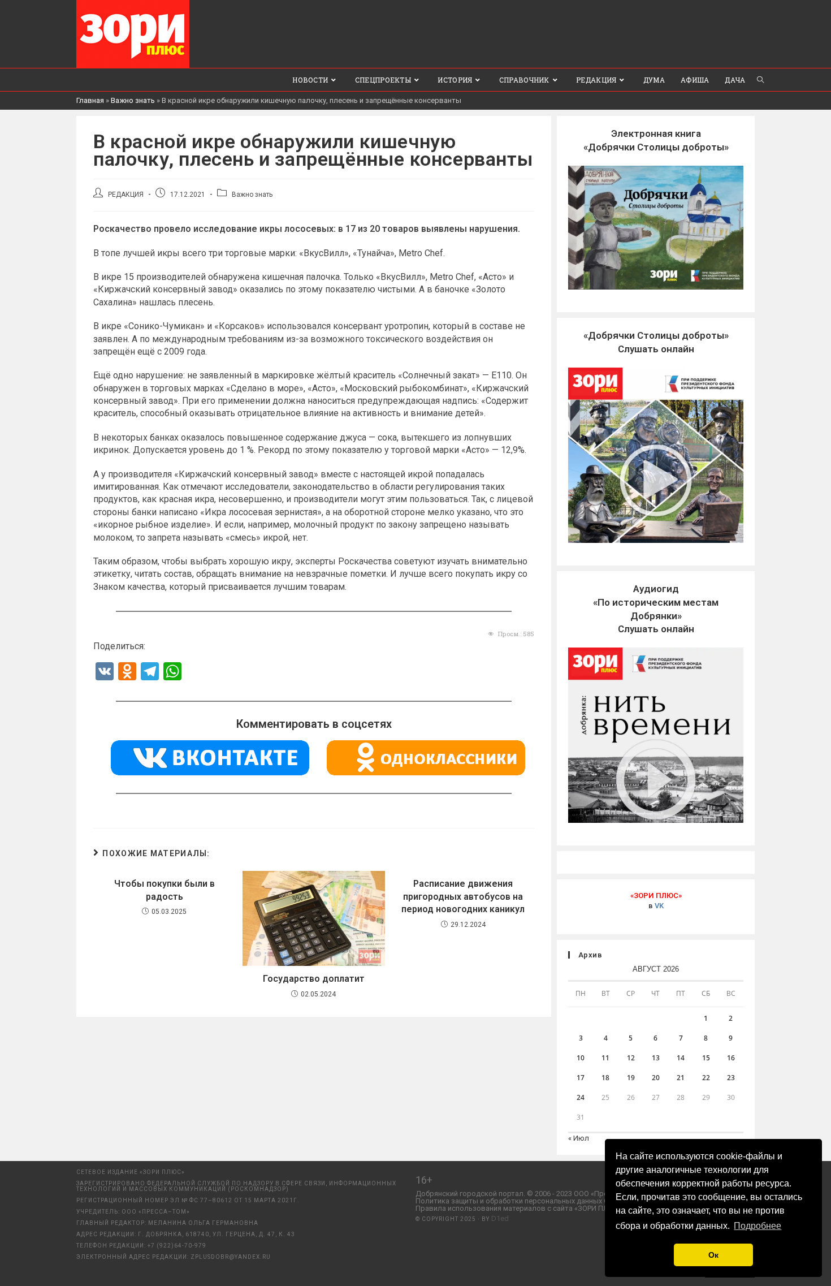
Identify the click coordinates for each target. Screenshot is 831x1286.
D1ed (500, 1218)
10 (581, 1058)
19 (631, 1077)
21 (681, 1077)
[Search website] (760, 79)
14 (681, 1058)
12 (631, 1058)
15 (706, 1058)
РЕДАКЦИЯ (126, 194)
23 (731, 1077)
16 (731, 1058)
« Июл (578, 1138)
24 (581, 1097)
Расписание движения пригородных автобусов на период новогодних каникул (463, 896)
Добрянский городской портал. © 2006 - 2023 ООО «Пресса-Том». (528, 1193)
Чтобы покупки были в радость (164, 889)
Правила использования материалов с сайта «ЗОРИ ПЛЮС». (520, 1208)
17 (581, 1077)
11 (605, 1058)
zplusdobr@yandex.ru (231, 1257)
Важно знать (133, 100)
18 (605, 1077)
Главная (90, 100)
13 (656, 1058)
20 (656, 1077)
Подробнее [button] (757, 1226)
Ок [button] (713, 1254)
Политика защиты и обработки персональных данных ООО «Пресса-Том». (543, 1201)
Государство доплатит (314, 978)
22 (706, 1077)
